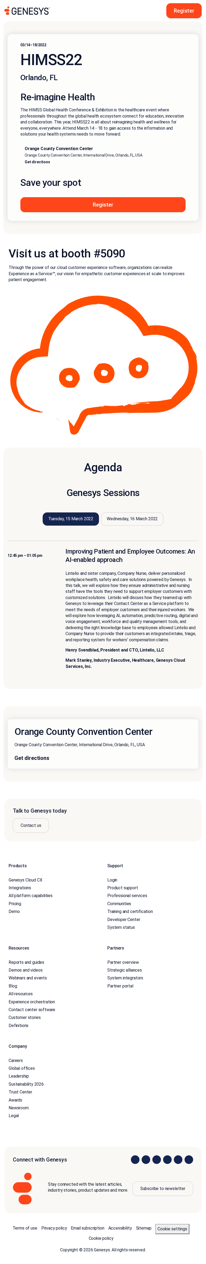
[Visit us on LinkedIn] (135, 1159)
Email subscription (87, 1228)
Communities (119, 903)
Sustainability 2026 (26, 1084)
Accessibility (120, 1228)
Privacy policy (54, 1228)
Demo (14, 911)
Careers (16, 1060)
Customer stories (25, 1017)
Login (112, 880)
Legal (14, 1115)
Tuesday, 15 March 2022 (70, 518)
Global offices (22, 1068)
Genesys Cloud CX (25, 880)
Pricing (15, 903)
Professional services (127, 895)
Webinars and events (28, 977)
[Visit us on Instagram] (146, 1159)
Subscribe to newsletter (162, 1188)
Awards (15, 1100)
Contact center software (32, 1009)
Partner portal (120, 986)
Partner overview (123, 962)
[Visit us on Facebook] (167, 1159)
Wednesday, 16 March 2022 (132, 518)
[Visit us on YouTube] (178, 1159)
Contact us (31, 825)
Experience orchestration (32, 1001)
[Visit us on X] (156, 1159)
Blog (13, 986)
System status (121, 927)
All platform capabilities (31, 895)
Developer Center (123, 919)
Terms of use (25, 1228)
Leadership (19, 1076)
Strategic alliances (124, 970)
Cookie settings (172, 1228)
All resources (21, 993)
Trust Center (20, 1092)
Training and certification (130, 911)
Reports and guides (26, 962)
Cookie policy (101, 1238)
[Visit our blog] (189, 1159)
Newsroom (19, 1107)
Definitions (18, 1025)
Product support (122, 887)
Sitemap (144, 1228)
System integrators (125, 977)
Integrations (20, 887)
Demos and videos (25, 970)
